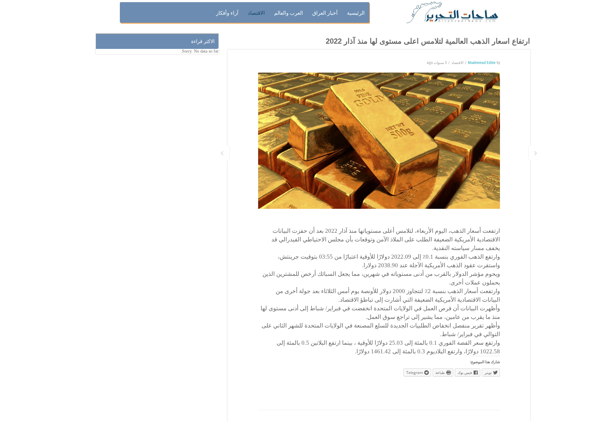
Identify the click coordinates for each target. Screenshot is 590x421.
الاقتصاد (457, 63)
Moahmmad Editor (482, 63)
